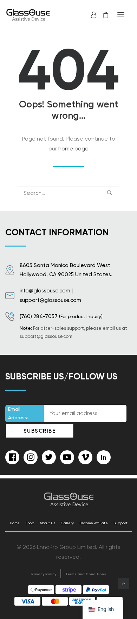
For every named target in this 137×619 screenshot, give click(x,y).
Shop (29, 523)
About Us (47, 523)
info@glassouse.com (45, 290)
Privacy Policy (43, 574)
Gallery (67, 523)
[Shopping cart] (102, 15)
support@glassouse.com (50, 300)
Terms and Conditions (85, 574)
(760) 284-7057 (39, 316)
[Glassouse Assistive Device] (28, 15)
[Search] (68, 193)
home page (73, 148)
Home (15, 523)
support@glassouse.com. (46, 336)
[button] (121, 15)
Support (120, 523)
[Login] (90, 15)
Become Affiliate (93, 523)
